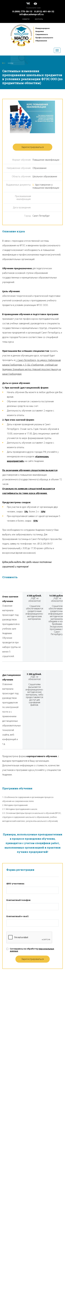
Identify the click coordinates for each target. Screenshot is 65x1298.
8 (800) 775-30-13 (22, 11)
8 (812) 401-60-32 (44, 11)
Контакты (39, 19)
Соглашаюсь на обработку (32, 949)
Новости (25, 19)
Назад (10, 63)
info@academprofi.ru (31, 14)
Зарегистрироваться (32, 147)
